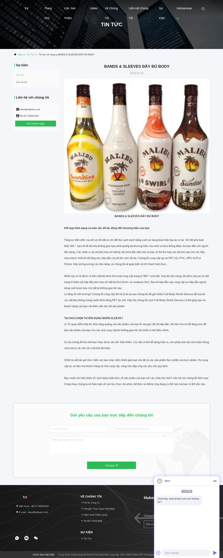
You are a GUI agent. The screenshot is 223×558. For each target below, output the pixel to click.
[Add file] (158, 552)
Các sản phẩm (70, 10)
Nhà (20, 54)
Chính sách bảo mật (43, 554)
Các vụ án (21, 82)
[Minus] (215, 481)
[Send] (214, 552)
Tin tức (30, 54)
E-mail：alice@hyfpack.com (33, 512)
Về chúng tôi (111, 10)
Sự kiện (162, 10)
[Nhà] (26, 8)
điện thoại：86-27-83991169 (33, 506)
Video (94, 8)
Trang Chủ (48, 10)
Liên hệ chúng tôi (138, 10)
